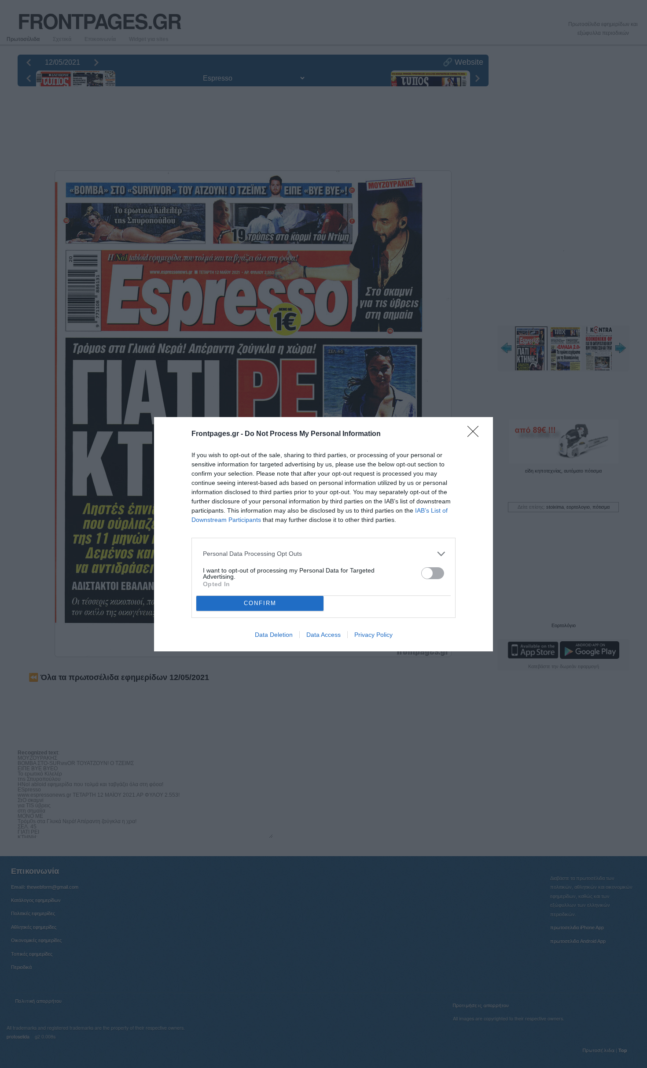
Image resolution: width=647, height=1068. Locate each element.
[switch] (432, 573)
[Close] (475, 434)
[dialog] (323, 534)
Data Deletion (274, 634)
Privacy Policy (373, 634)
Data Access (323, 634)
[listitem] (323, 553)
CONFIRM (260, 603)
